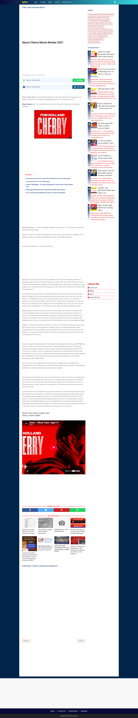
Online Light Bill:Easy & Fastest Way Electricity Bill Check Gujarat (45, 189)
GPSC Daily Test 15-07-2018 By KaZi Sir (61, 530)
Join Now (79, 80)
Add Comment (41, 75)
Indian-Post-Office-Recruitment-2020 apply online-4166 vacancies (106, 54)
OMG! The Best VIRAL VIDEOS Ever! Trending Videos (105, 207)
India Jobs (99, 24)
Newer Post (26, 641)
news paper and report (96, 39)
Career (99, 17)
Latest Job (93, 287)
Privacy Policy (73, 711)
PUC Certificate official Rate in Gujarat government (45, 531)
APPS (56, 2)
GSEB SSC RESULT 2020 (106, 89)
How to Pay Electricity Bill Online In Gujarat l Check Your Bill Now (45, 192)
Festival (106, 17)
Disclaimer (84, 711)
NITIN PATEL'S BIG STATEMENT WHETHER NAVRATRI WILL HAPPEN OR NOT (61, 548)
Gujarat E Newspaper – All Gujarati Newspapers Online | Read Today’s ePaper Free (49, 185)
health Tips (92, 36)
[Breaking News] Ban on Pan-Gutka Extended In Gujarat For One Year (45, 548)
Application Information (105, 14)
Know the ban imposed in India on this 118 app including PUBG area (77, 531)
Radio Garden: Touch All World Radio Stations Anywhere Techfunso (106, 173)
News (91, 294)
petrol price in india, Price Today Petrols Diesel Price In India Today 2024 (48, 178)
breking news (107, 33)
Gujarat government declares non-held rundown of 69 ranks (28, 531)
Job (105, 24)
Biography (92, 17)
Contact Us (66, 2)
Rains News (92, 27)
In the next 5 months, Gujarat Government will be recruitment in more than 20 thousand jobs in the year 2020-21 (29, 556)
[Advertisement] (53, 25)
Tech (90, 33)
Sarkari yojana (107, 30)
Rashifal (100, 27)
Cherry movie (26, 104)
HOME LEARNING (104, 20)
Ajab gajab (92, 14)
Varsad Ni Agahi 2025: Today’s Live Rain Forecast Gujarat (105, 125)
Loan (110, 24)
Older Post (81, 641)
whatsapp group (94, 42)
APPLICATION (94, 297)
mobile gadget (102, 36)
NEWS (50, 2)
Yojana (92, 291)
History (91, 24)
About (52, 711)
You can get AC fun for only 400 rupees (38, 181)
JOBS (35, 2)
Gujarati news (93, 20)
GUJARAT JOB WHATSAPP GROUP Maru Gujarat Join (106, 190)
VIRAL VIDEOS (97, 33)
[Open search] (115, 2)
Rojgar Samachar (94, 30)
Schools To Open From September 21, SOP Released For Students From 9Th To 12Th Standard (78, 550)
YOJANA (42, 2)
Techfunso (75, 716)
